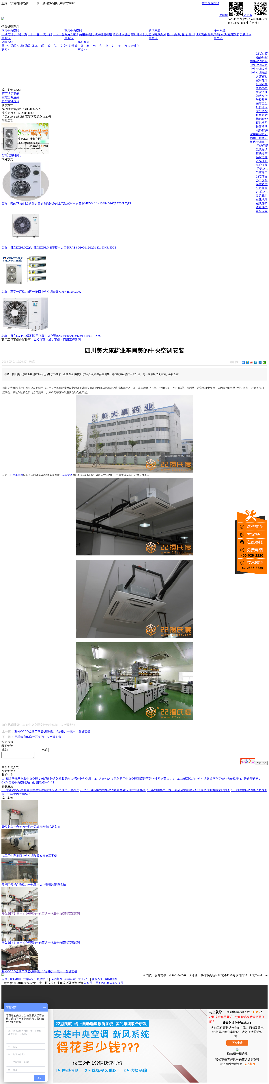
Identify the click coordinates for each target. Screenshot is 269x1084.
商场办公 (262, 88)
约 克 (96, 45)
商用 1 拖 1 (71, 34)
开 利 (83, 45)
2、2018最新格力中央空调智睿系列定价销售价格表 (113, 790)
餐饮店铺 (262, 92)
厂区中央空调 (15, 475)
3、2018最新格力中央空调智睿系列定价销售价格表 (206, 778)
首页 (205, 3)
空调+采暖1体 (26, 45)
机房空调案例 (259, 141)
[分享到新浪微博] (251, 362)
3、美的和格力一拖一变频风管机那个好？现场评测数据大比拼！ (188, 790)
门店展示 (262, 172)
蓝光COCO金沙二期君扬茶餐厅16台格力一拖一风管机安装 (52, 731)
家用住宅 (262, 80)
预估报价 (262, 122)
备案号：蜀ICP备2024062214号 (103, 982)
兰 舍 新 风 (188, 34)
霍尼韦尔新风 (157, 34)
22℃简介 (262, 176)
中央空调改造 (259, 68)
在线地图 (262, 199)
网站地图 (111, 979)
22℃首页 (262, 53)
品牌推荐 (262, 157)
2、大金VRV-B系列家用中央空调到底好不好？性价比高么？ (133, 778)
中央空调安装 (259, 65)
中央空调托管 (259, 72)
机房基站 (262, 115)
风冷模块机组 (103, 34)
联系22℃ (262, 191)
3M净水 (219, 34)
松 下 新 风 (174, 34)
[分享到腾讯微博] (255, 362)
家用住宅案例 (259, 134)
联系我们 (262, 195)
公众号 (247, 15)
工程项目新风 (205, 34)
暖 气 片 (55, 45)
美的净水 (245, 34)
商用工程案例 (259, 138)
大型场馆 (262, 111)
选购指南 (262, 153)
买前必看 (262, 145)
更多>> (6, 38)
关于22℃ (262, 168)
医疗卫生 (262, 103)
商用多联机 (86, 34)
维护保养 (262, 165)
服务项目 (262, 57)
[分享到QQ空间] (247, 362)
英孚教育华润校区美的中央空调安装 (37, 736)
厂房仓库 (262, 107)
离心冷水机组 (121, 34)
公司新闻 (262, 188)
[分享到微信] (264, 362)
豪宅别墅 (262, 84)
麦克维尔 (133, 45)
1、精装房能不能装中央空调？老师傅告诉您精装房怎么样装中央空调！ (47, 778)
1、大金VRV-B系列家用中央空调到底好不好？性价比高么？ (40, 790)
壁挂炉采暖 (8, 45)
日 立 (34, 34)
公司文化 (262, 180)
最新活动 (262, 126)
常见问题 (262, 211)
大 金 (58, 34)
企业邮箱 (213, 3)
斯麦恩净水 (231, 34)
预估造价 (262, 118)
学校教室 (262, 99)
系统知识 (262, 149)
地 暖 (41, 45)
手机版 (223, 15)
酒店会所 (262, 95)
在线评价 (262, 203)
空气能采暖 (70, 45)
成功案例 (262, 130)
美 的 (46, 34)
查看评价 (262, 207)
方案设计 (262, 76)
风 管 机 (8, 34)
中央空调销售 (259, 61)
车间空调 (67, 475)
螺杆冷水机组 (140, 34)
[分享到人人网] (260, 362)
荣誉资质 (262, 184)
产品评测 (262, 161)
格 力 (21, 34)
